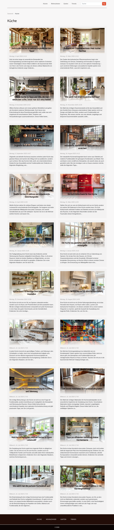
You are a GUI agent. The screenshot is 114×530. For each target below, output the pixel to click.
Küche (45, 3)
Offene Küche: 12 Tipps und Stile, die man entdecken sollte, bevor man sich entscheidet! (31, 98)
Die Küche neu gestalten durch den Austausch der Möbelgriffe (82, 244)
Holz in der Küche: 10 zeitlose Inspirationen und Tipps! (31, 50)
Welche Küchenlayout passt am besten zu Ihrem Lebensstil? (31, 439)
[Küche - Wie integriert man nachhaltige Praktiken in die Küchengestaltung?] (82, 478)
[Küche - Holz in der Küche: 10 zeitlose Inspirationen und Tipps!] (31, 40)
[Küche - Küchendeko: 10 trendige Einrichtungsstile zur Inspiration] (31, 283)
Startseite (10, 13)
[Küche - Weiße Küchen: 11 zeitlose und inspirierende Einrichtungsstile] (31, 186)
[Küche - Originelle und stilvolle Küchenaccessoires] (31, 138)
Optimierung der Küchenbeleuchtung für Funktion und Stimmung (31, 390)
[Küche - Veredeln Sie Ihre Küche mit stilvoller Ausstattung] (82, 283)
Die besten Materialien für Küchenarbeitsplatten (82, 388)
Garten (66, 3)
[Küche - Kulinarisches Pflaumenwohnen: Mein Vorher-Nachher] (82, 40)
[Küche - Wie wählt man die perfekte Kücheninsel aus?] (31, 478)
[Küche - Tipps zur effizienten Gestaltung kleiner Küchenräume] (82, 429)
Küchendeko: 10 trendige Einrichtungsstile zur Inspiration (31, 293)
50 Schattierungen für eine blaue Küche (31, 243)
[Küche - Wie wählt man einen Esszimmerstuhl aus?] (82, 89)
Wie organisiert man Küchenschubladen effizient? (31, 340)
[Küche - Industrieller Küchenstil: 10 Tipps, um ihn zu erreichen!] (82, 138)
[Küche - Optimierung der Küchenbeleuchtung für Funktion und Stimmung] (31, 381)
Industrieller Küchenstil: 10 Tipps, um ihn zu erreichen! (82, 147)
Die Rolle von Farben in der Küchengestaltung (82, 340)
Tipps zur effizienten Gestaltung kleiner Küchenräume (82, 439)
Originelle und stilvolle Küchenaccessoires (31, 145)
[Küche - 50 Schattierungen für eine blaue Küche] (31, 235)
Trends (74, 3)
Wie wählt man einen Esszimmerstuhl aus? (82, 97)
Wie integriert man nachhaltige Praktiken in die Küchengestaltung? (82, 487)
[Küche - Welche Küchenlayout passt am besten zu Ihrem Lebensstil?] (31, 429)
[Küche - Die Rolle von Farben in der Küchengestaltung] (82, 332)
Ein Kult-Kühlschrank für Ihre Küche (82, 194)
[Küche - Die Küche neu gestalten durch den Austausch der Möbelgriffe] (82, 235)
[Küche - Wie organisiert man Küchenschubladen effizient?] (31, 332)
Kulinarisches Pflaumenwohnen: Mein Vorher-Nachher (82, 50)
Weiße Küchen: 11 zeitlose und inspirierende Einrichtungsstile (32, 196)
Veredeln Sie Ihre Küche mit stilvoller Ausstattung (82, 291)
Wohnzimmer (55, 3)
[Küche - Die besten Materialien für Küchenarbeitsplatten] (82, 381)
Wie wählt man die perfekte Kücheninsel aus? (31, 486)
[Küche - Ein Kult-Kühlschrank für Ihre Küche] (82, 186)
